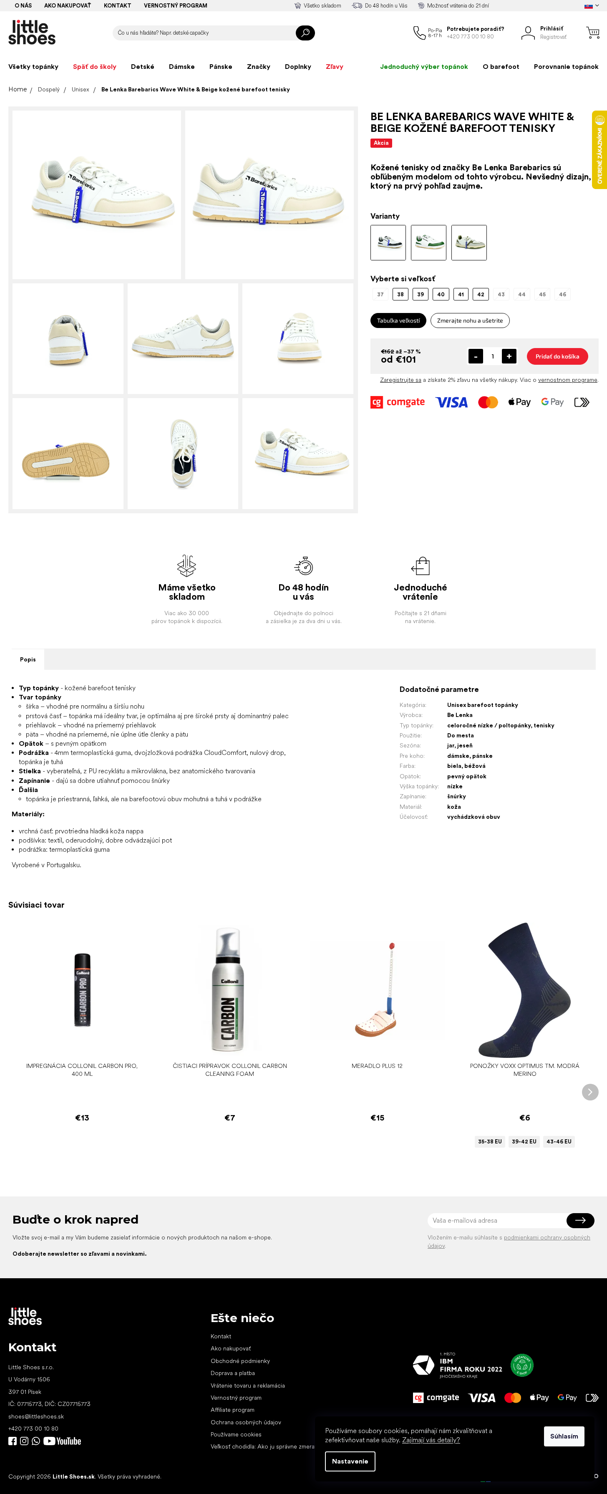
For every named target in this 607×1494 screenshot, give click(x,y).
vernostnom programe (567, 379)
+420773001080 (37, 1441)
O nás (23, 6)
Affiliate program (232, 1409)
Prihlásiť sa (580, 1220)
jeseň (465, 745)
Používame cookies (236, 1434)
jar (450, 745)
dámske (458, 755)
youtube (62, 1441)
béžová (475, 765)
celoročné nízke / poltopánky (489, 725)
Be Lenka (460, 715)
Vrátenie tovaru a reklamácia (248, 1385)
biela (454, 765)
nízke (455, 786)
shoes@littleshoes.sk (36, 1416)
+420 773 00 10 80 (33, 1428)
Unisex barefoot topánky (482, 705)
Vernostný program (175, 6)
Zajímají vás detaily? (431, 1440)
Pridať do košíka (557, 356)
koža (454, 806)
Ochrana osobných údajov (246, 1422)
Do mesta (460, 735)
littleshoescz (24, 1441)
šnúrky (456, 796)
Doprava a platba (233, 1373)
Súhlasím (564, 1436)
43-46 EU (559, 1141)
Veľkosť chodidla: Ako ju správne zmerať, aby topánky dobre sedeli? (300, 1446)
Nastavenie (350, 1461)
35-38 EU (490, 1141)
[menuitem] (33, 66)
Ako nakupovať (67, 6)
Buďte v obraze (12, 1441)
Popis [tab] (28, 659)
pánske (482, 755)
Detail (520, 1045)
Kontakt (117, 6)
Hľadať (305, 32)
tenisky (544, 725)
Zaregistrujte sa (400, 379)
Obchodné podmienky (240, 1361)
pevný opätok (466, 776)
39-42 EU (524, 1141)
